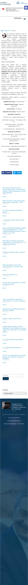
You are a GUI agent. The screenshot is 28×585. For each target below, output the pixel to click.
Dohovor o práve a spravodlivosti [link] (12, 318)
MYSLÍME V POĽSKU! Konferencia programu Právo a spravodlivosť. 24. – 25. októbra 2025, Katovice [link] (14, 242)
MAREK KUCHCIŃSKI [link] (5, 3)
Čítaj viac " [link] (5, 196)
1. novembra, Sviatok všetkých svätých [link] (13, 220)
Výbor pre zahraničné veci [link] (10, 274)
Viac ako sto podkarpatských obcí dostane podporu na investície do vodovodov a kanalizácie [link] (14, 357)
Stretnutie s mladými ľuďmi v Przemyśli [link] (14, 252)
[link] (26, 8)
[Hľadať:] (13, 375)
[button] (24, 19)
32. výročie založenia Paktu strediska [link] (13, 339)
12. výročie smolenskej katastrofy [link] (12, 347)
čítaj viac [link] (14, 410)
